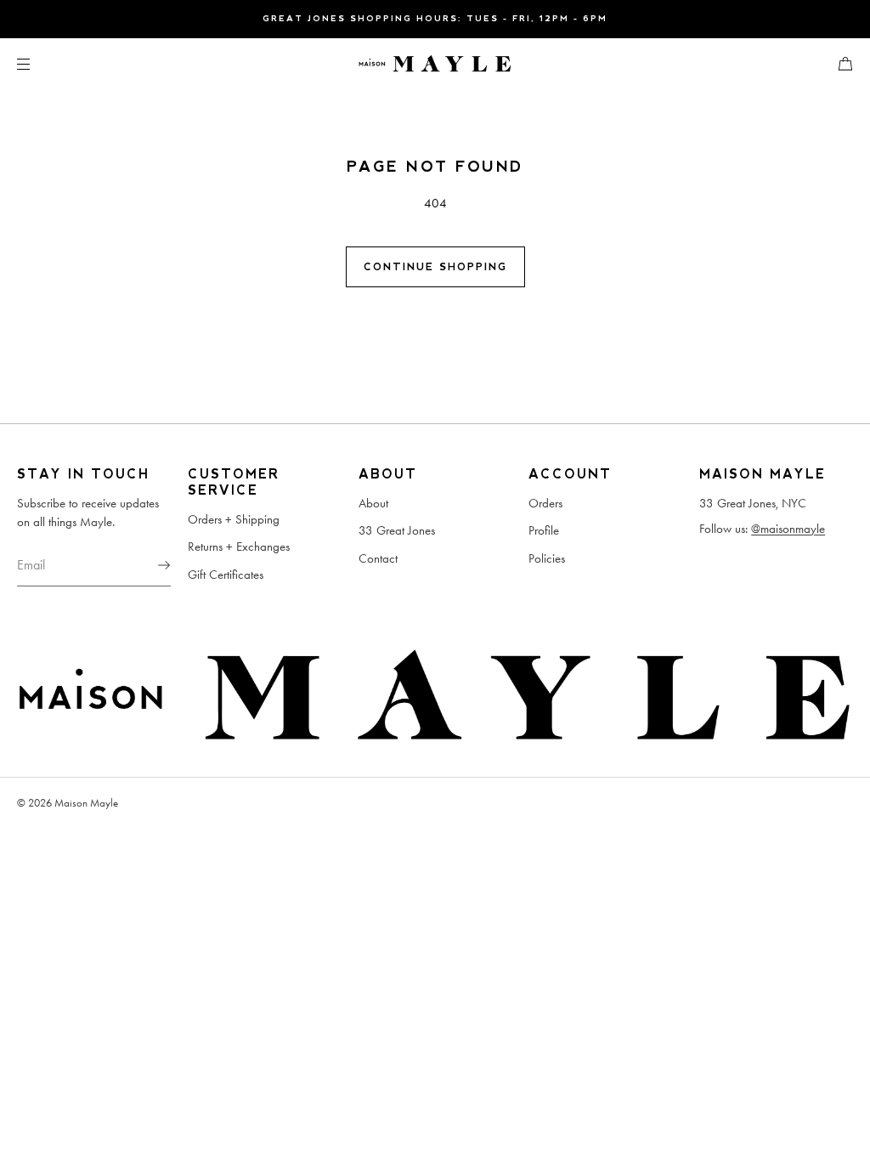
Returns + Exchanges (239, 546)
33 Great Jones (397, 530)
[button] (838, 63)
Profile (543, 530)
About (373, 503)
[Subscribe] (149, 565)
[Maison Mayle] (435, 63)
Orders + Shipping (234, 519)
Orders (545, 503)
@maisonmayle (788, 528)
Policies (546, 558)
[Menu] (37, 63)
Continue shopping (435, 267)
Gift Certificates (225, 574)
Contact (378, 558)
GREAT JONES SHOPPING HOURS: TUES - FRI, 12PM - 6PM (435, 18)
